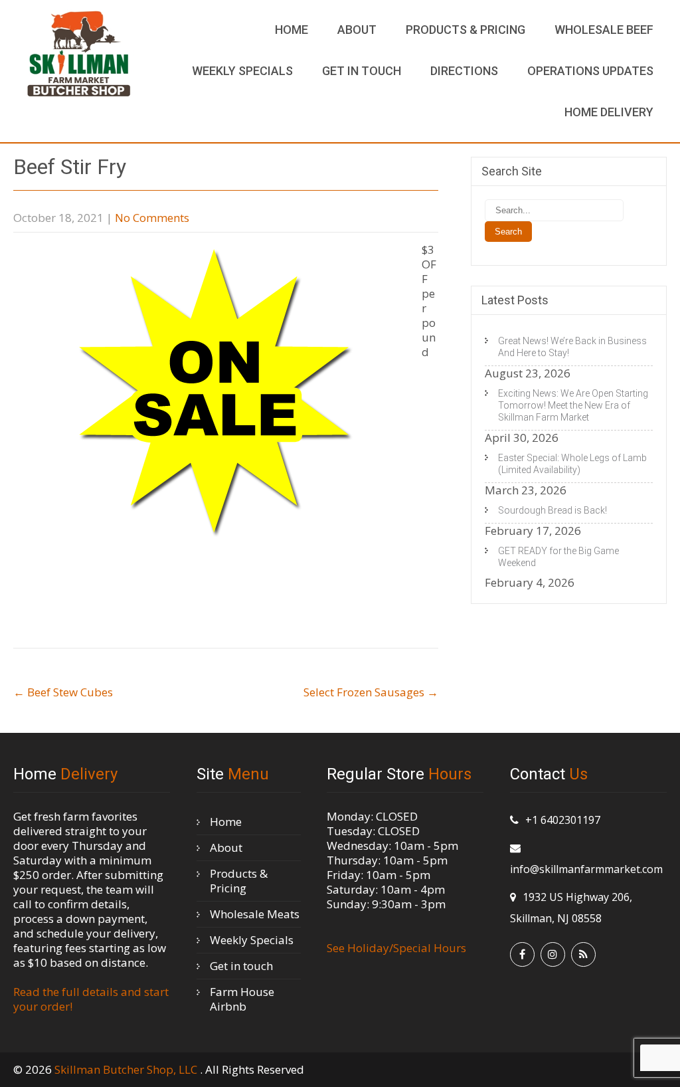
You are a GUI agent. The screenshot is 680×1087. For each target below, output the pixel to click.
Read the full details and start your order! (91, 999)
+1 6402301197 (562, 820)
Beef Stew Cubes (63, 692)
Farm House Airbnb (242, 999)
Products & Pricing (465, 30)
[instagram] (553, 954)
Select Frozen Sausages (370, 692)
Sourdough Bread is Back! (552, 510)
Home (291, 30)
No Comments (152, 217)
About (357, 30)
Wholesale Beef (603, 30)
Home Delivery (608, 112)
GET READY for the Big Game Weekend (558, 556)
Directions (464, 71)
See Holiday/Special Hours (396, 947)
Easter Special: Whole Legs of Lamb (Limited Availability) (572, 463)
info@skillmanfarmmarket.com (586, 869)
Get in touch (361, 71)
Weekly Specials (242, 71)
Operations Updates (590, 71)
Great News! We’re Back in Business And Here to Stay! (572, 347)
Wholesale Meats (254, 914)
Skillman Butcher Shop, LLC (127, 1069)
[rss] (583, 954)
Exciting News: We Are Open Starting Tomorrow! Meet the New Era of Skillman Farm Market (573, 405)
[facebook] (522, 954)
